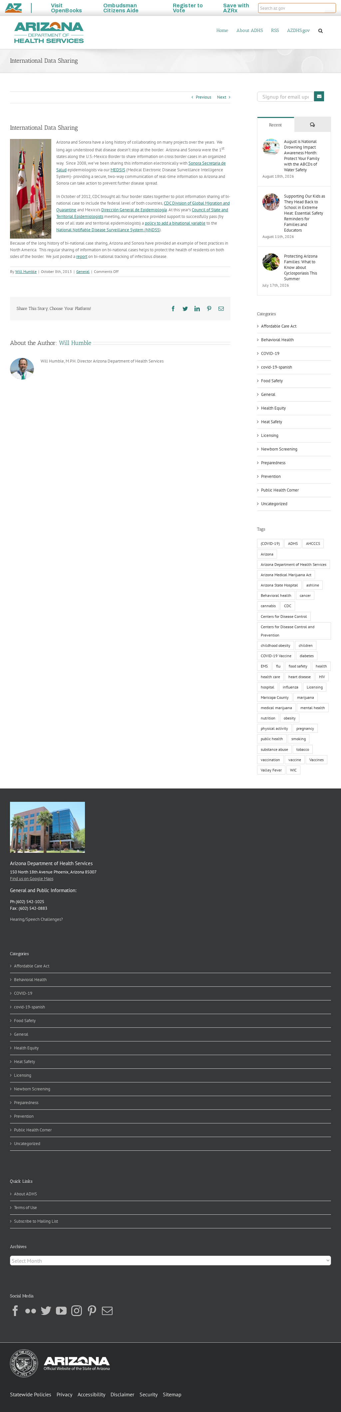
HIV (322, 676)
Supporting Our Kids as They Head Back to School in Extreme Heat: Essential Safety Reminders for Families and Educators (304, 213)
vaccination (270, 759)
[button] (330, 8)
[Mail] (107, 1310)
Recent (275, 124)
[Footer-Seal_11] (60, 1351)
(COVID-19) (270, 543)
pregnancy (305, 728)
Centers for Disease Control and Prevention (287, 631)
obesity (290, 717)
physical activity (274, 728)
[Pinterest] (92, 1310)
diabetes (307, 655)
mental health (312, 707)
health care (270, 676)
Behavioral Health (277, 340)
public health (272, 738)
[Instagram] (76, 1310)
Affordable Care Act (278, 326)
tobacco (302, 749)
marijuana (305, 697)
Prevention (271, 476)
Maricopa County (275, 697)
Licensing (269, 435)
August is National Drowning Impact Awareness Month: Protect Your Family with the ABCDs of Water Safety (301, 156)
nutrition (268, 717)
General (83, 271)
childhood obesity (275, 645)
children (306, 645)
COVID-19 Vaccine (276, 655)
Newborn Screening (279, 449)
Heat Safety (271, 422)
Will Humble (26, 271)
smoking (298, 738)
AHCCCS (313, 543)
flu (278, 666)
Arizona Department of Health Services (293, 564)
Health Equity (273, 408)
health (321, 666)
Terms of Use (25, 1207)
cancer (305, 595)
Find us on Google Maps (31, 878)
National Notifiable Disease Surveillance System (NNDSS (108, 230)
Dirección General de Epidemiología (134, 210)
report (81, 256)
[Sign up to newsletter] (319, 96)
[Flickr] (30, 1310)
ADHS (293, 543)
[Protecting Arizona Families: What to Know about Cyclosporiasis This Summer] (271, 256)
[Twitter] (46, 1310)
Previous (203, 97)
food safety (298, 666)
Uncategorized (274, 504)
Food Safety (272, 381)
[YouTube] (61, 1310)
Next (221, 97)
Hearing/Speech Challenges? (36, 919)
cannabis (268, 605)
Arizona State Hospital (279, 585)
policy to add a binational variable (175, 223)
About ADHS (25, 1194)
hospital (267, 687)
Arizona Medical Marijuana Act (286, 574)
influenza (290, 687)
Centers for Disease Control (284, 616)
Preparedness (273, 463)
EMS (264, 666)
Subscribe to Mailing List (36, 1221)
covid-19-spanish (276, 367)
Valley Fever (271, 769)
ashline (312, 585)
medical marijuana (276, 707)
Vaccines (316, 759)
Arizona (267, 554)
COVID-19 (270, 353)
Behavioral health (276, 595)
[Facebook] (15, 1310)
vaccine (294, 759)
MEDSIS (118, 170)
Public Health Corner (280, 490)
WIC (293, 769)
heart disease (299, 676)
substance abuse (274, 749)
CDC (287, 605)
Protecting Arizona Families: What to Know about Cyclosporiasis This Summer (300, 267)
